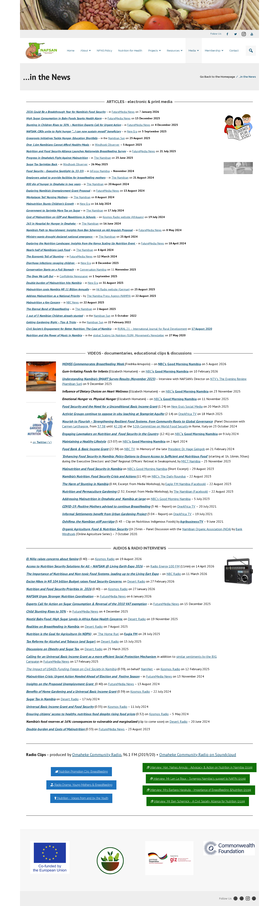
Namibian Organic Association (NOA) (206, 529)
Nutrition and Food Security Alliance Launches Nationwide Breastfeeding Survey (76, 151)
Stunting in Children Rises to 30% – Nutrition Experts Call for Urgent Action (73, 125)
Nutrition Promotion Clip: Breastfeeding (83, 771)
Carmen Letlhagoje (75, 426)
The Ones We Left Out (39, 276)
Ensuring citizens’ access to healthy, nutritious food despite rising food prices (80, 714)
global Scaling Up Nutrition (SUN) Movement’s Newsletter (128, 335)
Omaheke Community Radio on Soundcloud (197, 754)
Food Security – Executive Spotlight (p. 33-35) (55, 171)
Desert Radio (136, 581)
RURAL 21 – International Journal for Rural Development (152, 329)
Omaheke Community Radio (96, 754)
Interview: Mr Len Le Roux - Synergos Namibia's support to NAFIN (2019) (199, 778)
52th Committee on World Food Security (160, 426)
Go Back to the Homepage (217, 76)
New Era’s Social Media (187, 406)
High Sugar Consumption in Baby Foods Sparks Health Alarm (64, 118)
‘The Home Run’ (108, 634)
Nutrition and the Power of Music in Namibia (54, 335)
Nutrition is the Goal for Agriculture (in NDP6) (58, 634)
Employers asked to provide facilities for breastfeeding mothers (65, 177)
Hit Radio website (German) (113, 289)
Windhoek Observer (107, 145)
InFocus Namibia (100, 171)
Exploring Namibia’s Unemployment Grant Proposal (58, 190)
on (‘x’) (42, 442)
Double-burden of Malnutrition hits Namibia (53, 283)
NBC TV (129, 449)
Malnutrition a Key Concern (43, 302)
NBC (167, 371)
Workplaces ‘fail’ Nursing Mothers (46, 197)
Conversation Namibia (93, 269)
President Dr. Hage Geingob (186, 449)
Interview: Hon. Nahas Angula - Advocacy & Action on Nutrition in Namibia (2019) (201, 767)
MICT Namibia (190, 461)
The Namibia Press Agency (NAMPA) (109, 296)
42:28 (118, 426)
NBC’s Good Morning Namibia (147, 469)
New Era (132, 131)
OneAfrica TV (187, 414)
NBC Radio (173, 574)
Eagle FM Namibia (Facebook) (185, 484)
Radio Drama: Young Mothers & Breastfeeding (83, 784)
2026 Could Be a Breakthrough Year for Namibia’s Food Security (66, 112)
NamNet (147, 669)
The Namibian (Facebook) (190, 491)
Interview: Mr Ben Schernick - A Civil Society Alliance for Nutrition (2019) (199, 801)
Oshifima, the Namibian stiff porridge (88, 521)
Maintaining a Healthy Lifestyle (84, 441)
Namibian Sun (116, 138)
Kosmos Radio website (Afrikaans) (123, 217)
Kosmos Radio (105, 559)
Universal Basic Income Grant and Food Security (60, 707)
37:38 (101, 426)
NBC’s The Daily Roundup (169, 476)
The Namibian (102, 158)
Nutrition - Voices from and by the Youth (82, 798)
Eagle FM (130, 634)
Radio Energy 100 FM (165, 566)
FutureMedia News (123, 112)
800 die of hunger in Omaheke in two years (53, 184)
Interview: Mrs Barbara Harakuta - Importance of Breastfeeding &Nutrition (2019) (200, 790)
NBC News (72, 302)
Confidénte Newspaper (74, 276)
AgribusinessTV (191, 521)
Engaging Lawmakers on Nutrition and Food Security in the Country (110, 434)
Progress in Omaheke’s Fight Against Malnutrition (57, 158)
